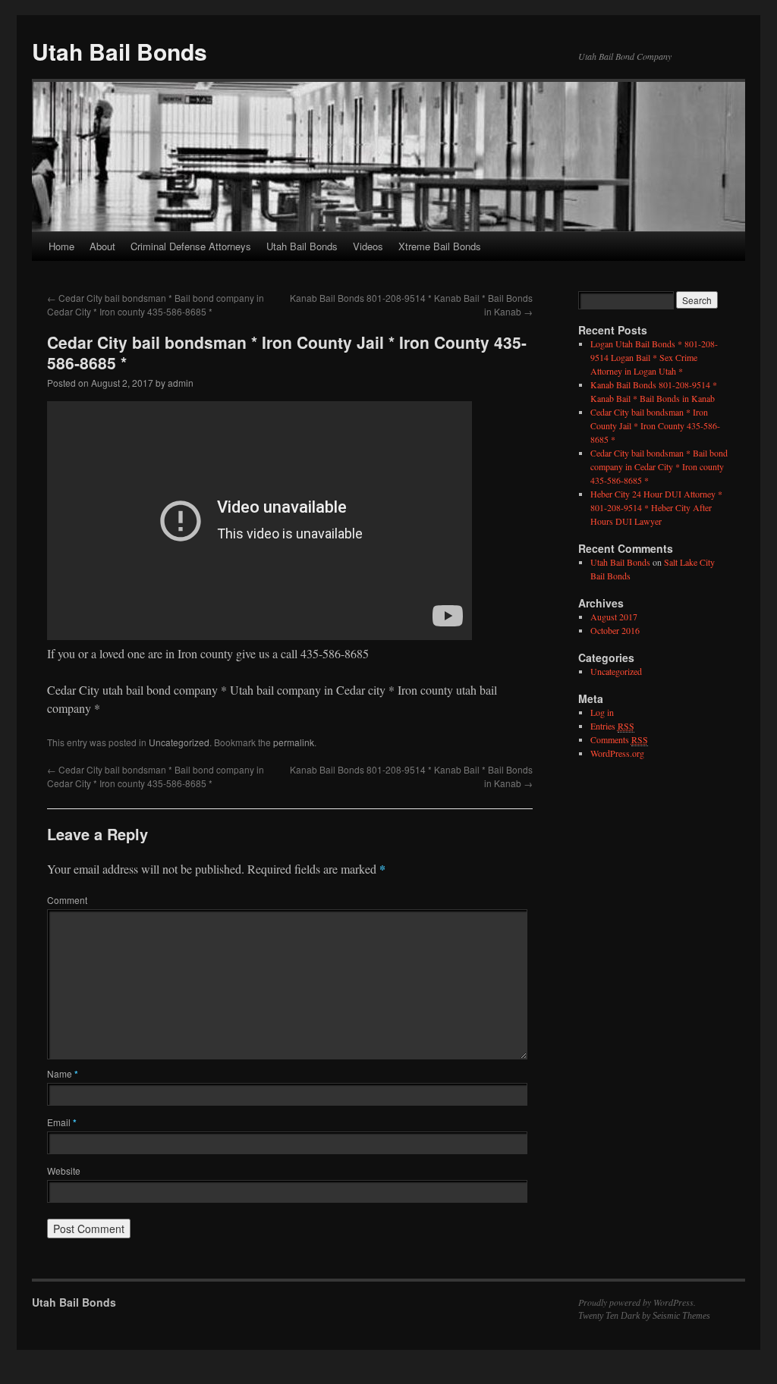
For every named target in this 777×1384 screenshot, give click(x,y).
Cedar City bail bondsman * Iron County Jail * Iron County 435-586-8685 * (655, 425)
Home (61, 246)
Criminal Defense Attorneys (191, 246)
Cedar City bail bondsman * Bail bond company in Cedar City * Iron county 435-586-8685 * (155, 304)
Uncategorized (179, 742)
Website (63, 1170)
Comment (67, 899)
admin (180, 382)
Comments (619, 739)
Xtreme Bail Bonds (439, 246)
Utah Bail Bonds (119, 51)
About (102, 246)
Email (62, 1122)
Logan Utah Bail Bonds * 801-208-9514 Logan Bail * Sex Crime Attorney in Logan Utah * (654, 357)
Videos (368, 246)
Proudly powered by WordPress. (637, 1302)
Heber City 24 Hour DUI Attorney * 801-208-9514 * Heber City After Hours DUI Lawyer (656, 507)
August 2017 (613, 616)
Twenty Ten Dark (609, 1315)
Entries (612, 726)
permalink (293, 742)
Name (62, 1073)
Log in (602, 712)
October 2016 (615, 630)
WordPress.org (617, 753)
